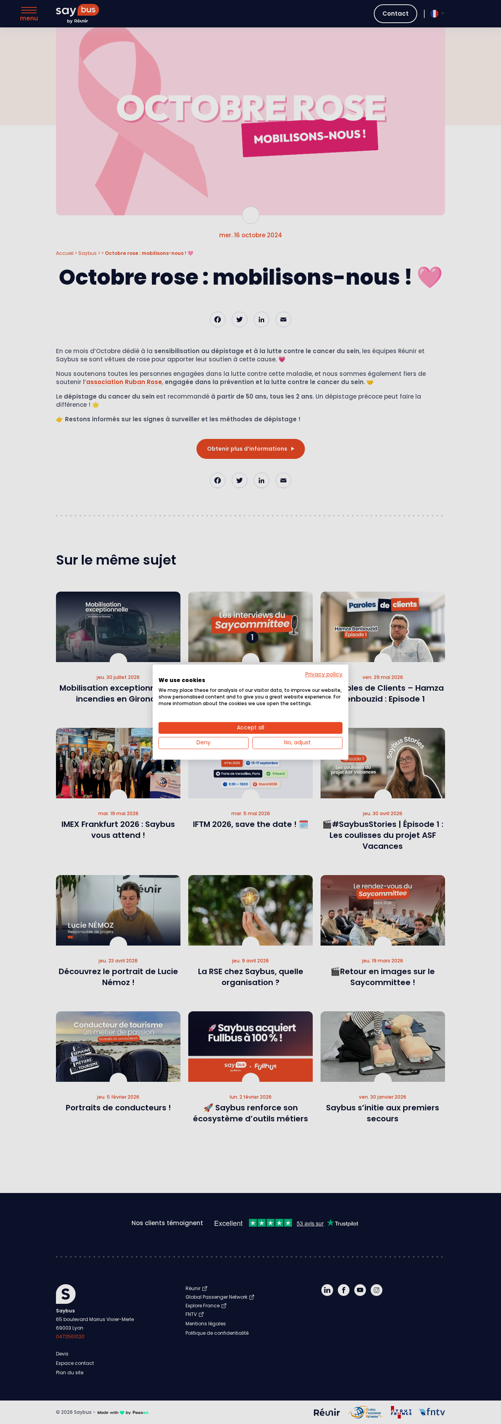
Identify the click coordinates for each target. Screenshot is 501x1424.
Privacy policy (323, 674)
